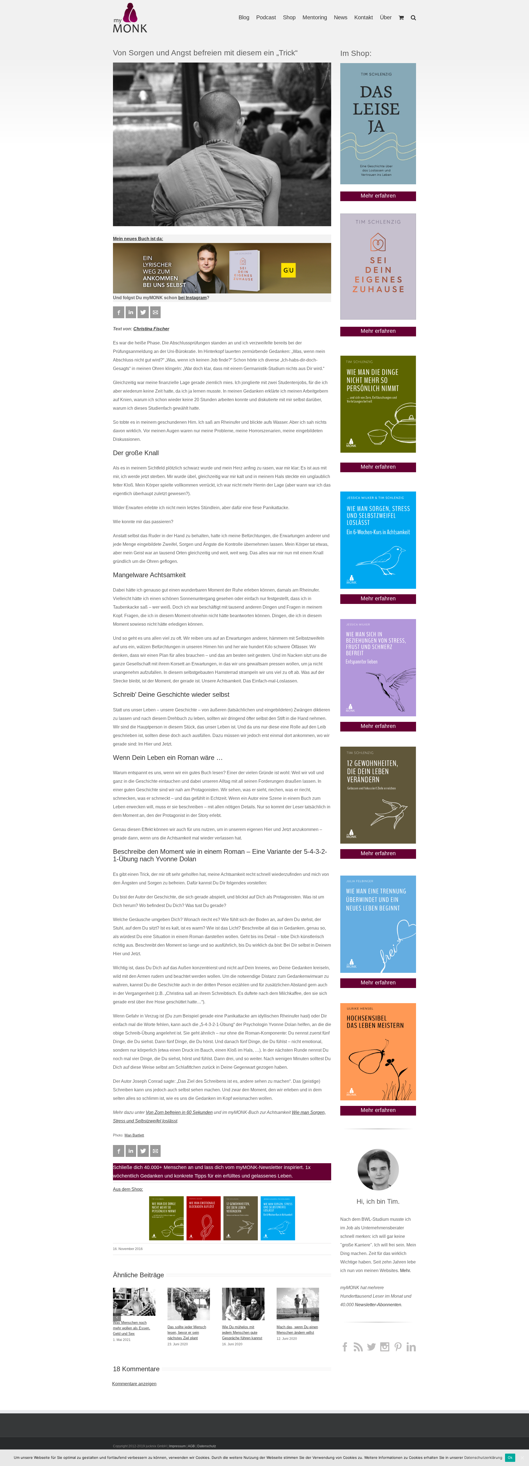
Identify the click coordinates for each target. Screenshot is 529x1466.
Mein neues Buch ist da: (138, 238)
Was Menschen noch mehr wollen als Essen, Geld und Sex (131, 1328)
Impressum (177, 1446)
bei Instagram (192, 297)
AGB (191, 1446)
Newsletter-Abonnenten (378, 1304)
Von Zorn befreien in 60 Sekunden (179, 1112)
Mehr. (405, 1270)
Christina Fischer (151, 328)
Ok (510, 1457)
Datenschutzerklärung (483, 1457)
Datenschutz (206, 1446)
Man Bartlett (134, 1135)
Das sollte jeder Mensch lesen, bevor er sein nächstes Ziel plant (187, 1332)
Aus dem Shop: (128, 1189)
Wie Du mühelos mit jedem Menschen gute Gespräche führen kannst (242, 1332)
